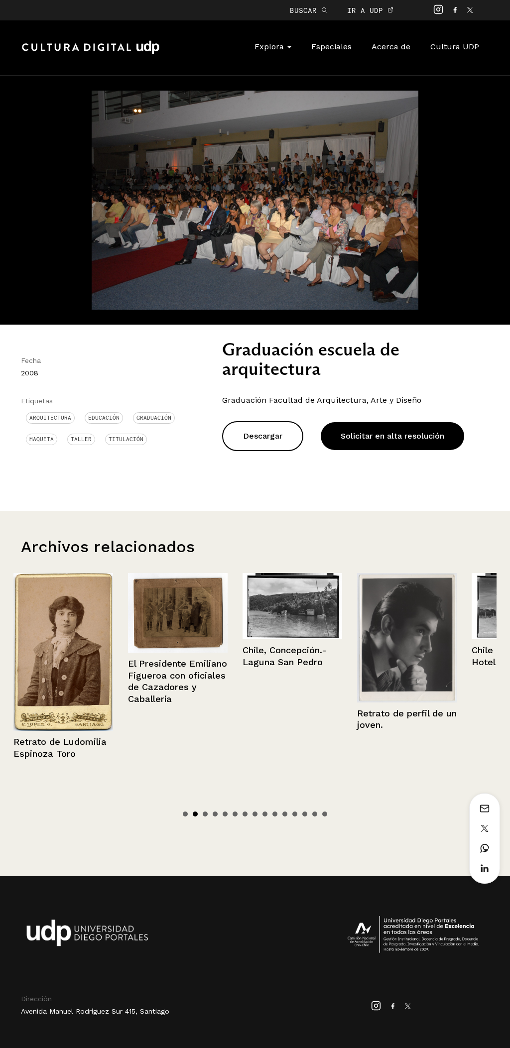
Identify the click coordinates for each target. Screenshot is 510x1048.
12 (294, 814)
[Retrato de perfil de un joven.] (295, 637)
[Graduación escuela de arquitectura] (255, 199)
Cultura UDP (454, 46)
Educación (104, 417)
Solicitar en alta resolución (392, 436)
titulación (126, 439)
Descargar (262, 436)
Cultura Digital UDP (90, 52)
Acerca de (391, 46)
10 (274, 814)
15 (324, 814)
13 (304, 814)
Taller (81, 439)
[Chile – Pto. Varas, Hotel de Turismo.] (410, 606)
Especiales (331, 46)
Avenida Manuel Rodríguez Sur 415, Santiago (95, 1011)
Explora (270, 46)
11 (284, 814)
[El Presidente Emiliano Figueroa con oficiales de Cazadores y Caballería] (66, 613)
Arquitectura (50, 417)
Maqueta (41, 439)
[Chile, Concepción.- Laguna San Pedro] (181, 606)
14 (314, 814)
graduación (153, 417)
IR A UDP (367, 10)
